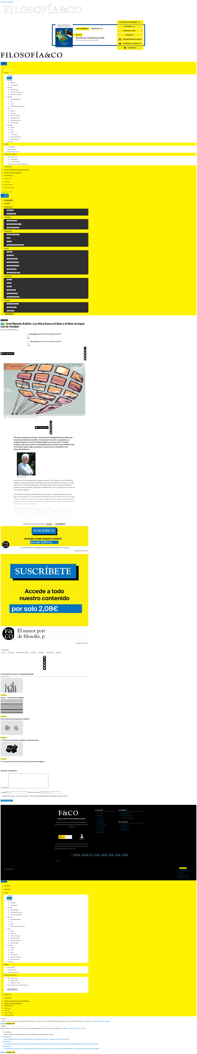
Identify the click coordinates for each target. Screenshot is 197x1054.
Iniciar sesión (8, 166)
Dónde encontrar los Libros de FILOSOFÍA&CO (17, 164)
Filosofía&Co (34, 334)
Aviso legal (6, 181)
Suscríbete (8, 68)
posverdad (50, 652)
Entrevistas (9, 80)
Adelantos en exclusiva (15, 120)
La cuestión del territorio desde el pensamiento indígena (22, 761)
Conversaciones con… (12, 303)
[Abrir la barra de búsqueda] (11, 192)
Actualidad (9, 125)
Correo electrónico (33, 792)
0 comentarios (8, 353)
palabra (41, 652)
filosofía (10, 652)
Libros (8, 108)
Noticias (12, 127)
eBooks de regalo (14, 122)
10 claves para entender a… (16, 94)
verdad (58, 652)
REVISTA (6, 144)
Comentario (5, 788)
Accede (49, 524)
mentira (33, 652)
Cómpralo (129, 35)
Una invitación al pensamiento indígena (15, 719)
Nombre (3, 792)
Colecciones (10, 75)
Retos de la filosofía (14, 139)
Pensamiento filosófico (13, 227)
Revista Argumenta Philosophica (17, 106)
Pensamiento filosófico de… (16, 92)
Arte (11, 101)
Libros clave (13, 113)
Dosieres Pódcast (11, 307)
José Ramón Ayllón (22, 652)
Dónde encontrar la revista (13, 151)
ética (3, 652)
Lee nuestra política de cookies (100, 1021)
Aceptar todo (10, 1023)
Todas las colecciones (12, 157)
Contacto (57, 860)
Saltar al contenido (7, 2)
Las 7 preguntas (14, 85)
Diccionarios (10, 141)
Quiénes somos (7, 178)
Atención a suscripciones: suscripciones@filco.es (16, 169)
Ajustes (3, 1023)
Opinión (12, 132)
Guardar (3, 1052)
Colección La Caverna (15, 161)
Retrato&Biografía (14, 89)
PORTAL (6, 72)
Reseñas (12, 111)
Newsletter (8, 70)
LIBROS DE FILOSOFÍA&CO (10, 154)
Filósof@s (9, 87)
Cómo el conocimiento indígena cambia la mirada (20, 740)
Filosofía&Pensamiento (15, 99)
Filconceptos (10, 310)
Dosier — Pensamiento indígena (12, 698)
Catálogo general (14, 159)
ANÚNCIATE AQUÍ (8, 175)
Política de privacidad (9, 187)
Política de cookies (8, 184)
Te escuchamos (13, 134)
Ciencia (12, 103)
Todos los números (11, 149)
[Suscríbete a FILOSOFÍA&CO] (44, 549)
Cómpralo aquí (129, 30)
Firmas (11, 129)
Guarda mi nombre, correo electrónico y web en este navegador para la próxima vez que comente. (35, 796)
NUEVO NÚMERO (11, 147)
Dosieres (9, 78)
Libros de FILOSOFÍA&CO (13, 272)
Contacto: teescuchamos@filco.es (13, 172)
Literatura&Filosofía (14, 118)
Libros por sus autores (15, 115)
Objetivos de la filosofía (15, 137)
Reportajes (9, 96)
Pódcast (7, 300)
